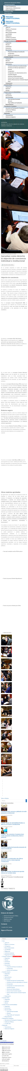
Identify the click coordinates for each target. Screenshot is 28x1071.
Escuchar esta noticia (8, 264)
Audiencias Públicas (11, 109)
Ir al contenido (3, 1040)
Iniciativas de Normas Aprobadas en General (17, 982)
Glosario (10, 101)
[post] (4, 807)
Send (2, 1069)
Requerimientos (9, 104)
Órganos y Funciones (11, 29)
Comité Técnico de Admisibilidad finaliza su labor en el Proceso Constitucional (13, 823)
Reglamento (9, 35)
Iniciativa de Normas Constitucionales (17, 66)
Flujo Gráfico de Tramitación (15, 102)
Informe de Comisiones (13, 55)
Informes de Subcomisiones (15, 76)
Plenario (8, 44)
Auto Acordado (9, 97)
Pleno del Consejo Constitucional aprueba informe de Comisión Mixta (12, 872)
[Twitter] (1, 1)
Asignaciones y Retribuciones (13, 8)
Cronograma (9, 30)
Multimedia (7, 113)
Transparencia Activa (9, 4)
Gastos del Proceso (10, 9)
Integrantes (8, 43)
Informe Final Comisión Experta (15, 78)
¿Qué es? (8, 27)
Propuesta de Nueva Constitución (16, 51)
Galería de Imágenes (11, 117)
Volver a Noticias (5, 130)
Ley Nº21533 (9, 34)
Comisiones (8, 46)
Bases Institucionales (11, 32)
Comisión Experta (8, 57)
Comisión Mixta (8, 84)
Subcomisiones (9, 62)
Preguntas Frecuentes (11, 39)
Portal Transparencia (11, 6)
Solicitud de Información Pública (12, 2)
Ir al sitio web (9, 111)
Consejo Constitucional (15, 41)
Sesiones (8, 88)
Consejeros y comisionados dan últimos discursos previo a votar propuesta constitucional (12, 860)
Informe (7, 90)
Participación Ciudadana (10, 106)
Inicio (5, 25)
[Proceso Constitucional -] (10, 17)
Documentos (9, 49)
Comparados (11, 53)
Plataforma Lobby (8, 11)
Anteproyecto (9, 83)
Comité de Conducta (11, 37)
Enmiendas (8, 48)
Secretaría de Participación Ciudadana (15, 108)
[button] (7, 1042)
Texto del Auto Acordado (14, 99)
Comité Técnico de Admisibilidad (12, 92)
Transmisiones (9, 115)
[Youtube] (1, 933)
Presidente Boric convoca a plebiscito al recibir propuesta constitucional (14, 812)
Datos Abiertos (8, 13)
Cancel (5, 1069)
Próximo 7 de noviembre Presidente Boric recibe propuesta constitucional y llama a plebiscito (12, 836)
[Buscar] (26, 939)
